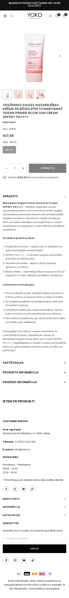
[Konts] (50, 16)
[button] (59, 56)
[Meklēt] (11, 16)
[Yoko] (34, 16)
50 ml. (9, 150)
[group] (34, 56)
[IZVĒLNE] (5, 16)
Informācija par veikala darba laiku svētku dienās (33, 480)
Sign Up (34, 548)
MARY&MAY (9, 122)
